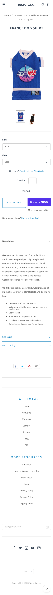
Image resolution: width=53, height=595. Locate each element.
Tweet (22, 366)
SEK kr (26, 571)
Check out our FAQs (30, 218)
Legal (26, 484)
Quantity (21, 180)
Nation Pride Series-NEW (36, 15)
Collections (17, 15)
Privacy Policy (26, 490)
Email (37, 366)
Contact (26, 425)
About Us (26, 412)
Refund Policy (26, 497)
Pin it (29, 366)
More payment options (39, 210)
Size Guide (26, 464)
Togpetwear (26, 5)
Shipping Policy (26, 503)
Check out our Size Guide (31, 171)
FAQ (26, 445)
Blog (26, 438)
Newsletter (26, 477)
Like (15, 366)
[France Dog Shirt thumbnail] (20, 116)
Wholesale (26, 419)
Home (6, 15)
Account (26, 432)
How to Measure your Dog (26, 471)
